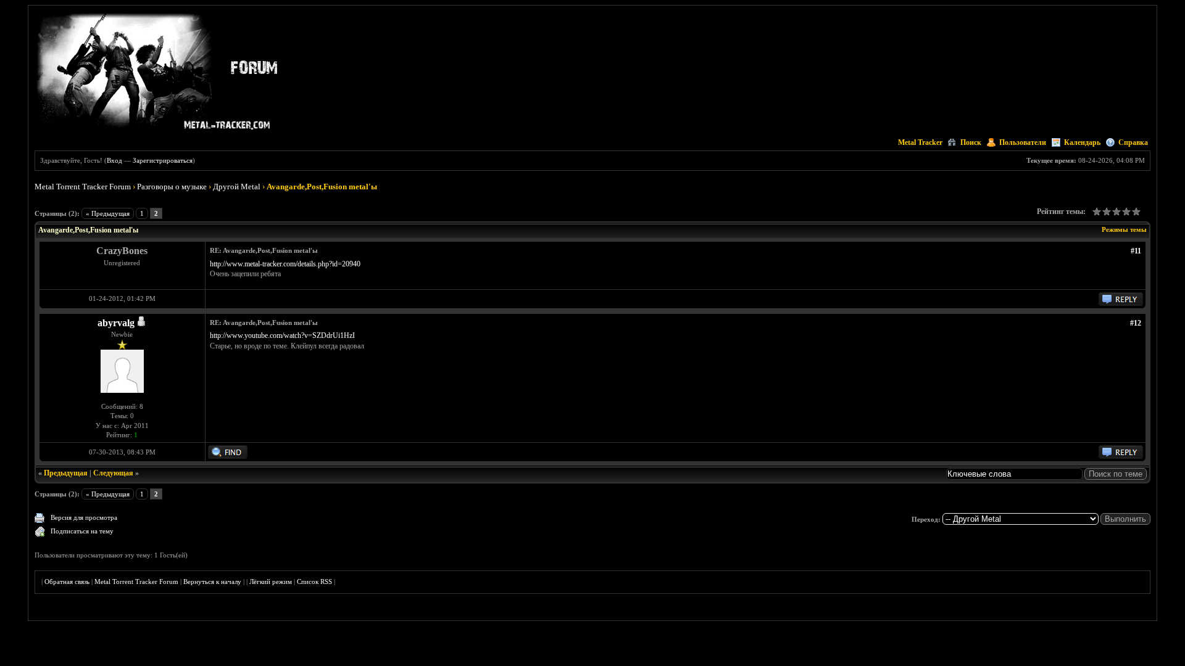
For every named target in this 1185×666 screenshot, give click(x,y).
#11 (1136, 251)
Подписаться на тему (82, 531)
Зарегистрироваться (163, 160)
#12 (1135, 323)
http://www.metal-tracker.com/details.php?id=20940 (285, 264)
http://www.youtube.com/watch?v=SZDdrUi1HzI (282, 335)
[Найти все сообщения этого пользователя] (227, 456)
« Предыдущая (108, 213)
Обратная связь (66, 581)
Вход (114, 160)
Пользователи (1022, 142)
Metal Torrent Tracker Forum (83, 186)
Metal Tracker (920, 142)
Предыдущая (66, 473)
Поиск (970, 142)
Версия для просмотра (84, 517)
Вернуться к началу (212, 581)
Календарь (1082, 142)
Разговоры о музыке (172, 186)
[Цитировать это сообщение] (1121, 303)
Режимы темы (1124, 229)
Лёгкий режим (270, 581)
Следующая (113, 473)
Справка (1133, 142)
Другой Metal (236, 186)
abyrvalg (116, 323)
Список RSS (314, 581)
